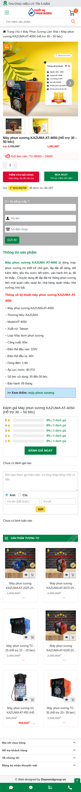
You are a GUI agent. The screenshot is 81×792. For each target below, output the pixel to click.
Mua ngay (61, 176)
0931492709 (19, 187)
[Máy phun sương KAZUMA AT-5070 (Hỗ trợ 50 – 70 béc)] (61, 563)
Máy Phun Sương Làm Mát (40, 31)
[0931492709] (11, 787)
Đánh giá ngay (40, 450)
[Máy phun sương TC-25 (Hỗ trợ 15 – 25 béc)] (20, 625)
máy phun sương (41, 392)
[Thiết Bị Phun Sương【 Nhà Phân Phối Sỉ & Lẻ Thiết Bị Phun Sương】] (40, 11)
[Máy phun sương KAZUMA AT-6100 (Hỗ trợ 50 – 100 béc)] (61, 625)
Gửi (40, 509)
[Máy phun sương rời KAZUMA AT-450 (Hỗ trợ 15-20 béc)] (20, 688)
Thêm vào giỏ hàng (21, 176)
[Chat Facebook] (31, 787)
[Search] (73, 21)
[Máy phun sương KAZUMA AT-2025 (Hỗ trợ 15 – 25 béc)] (20, 563)
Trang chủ (13, 31)
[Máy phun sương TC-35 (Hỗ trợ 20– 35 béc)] (61, 688)
